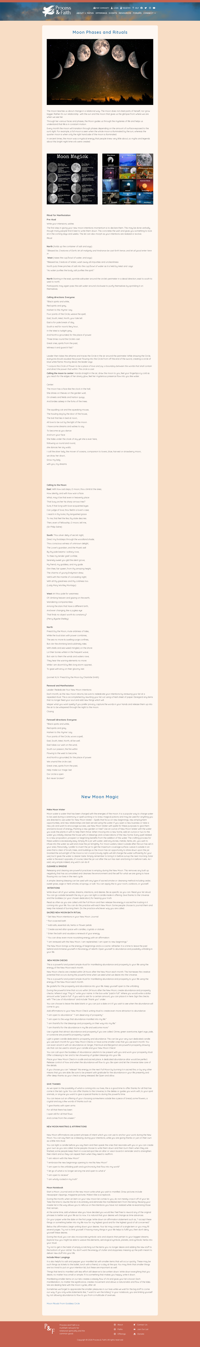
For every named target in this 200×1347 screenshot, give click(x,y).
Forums (137, 13)
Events (113, 13)
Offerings (101, 13)
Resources (125, 13)
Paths (90, 13)
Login (115, 8)
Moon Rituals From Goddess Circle (63, 1303)
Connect (148, 13)
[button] (85, 13)
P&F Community (102, 8)
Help (137, 8)
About (80, 13)
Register (126, 8)
